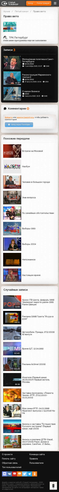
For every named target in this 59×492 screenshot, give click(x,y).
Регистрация (43, 3)
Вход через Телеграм (20, 125)
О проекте (7, 454)
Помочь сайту (9, 459)
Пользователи (37, 463)
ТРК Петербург (18, 37)
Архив (6, 11)
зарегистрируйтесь (25, 117)
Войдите (9, 117)
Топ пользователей (11, 467)
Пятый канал (21, 11)
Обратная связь (10, 463)
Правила (34, 459)
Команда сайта (37, 454)
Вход (30, 3)
